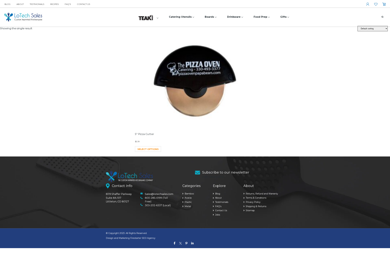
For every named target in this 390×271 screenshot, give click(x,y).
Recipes (54, 4)
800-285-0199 (153, 197)
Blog (8, 4)
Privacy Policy (253, 202)
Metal (188, 206)
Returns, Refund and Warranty (262, 193)
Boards (209, 16)
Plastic (188, 202)
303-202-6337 (153, 205)
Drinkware (234, 16)
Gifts (283, 16)
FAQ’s (68, 4)
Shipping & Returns (256, 206)
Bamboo (189, 193)
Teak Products (145, 16)
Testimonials (37, 4)
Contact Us (83, 4)
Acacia (188, 197)
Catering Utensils (180, 16)
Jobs (217, 214)
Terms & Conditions (256, 197)
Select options (148, 149)
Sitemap (250, 210)
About (20, 4)
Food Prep (260, 16)
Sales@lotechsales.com (159, 194)
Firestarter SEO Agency (142, 238)
